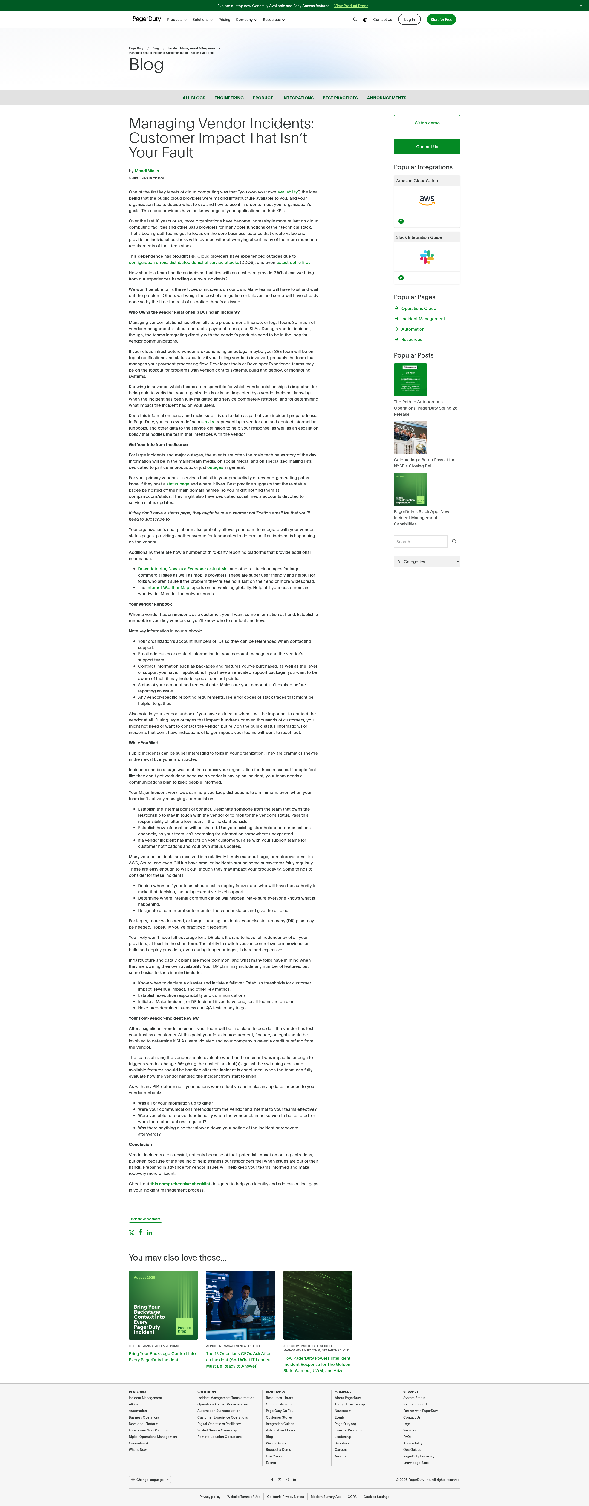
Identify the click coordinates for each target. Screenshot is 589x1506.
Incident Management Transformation (225, 1397)
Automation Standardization (218, 1410)
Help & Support (415, 1404)
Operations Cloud (335, 1350)
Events (271, 1462)
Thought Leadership (350, 1404)
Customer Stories (279, 1417)
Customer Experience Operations (222, 1417)
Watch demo (427, 123)
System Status (414, 1397)
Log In (409, 19)
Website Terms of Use (243, 1496)
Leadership (343, 1436)
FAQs (407, 1436)
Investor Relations (348, 1430)
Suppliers (342, 1443)
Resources (272, 19)
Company (244, 19)
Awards (340, 1456)
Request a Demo (278, 1449)
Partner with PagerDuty (420, 1410)
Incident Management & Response (191, 48)
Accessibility (412, 1443)
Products (174, 19)
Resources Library (279, 1397)
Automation (138, 1410)
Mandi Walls (147, 170)
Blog (156, 48)
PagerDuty (136, 48)
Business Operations (144, 1417)
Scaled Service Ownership (217, 1430)
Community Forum (280, 1404)
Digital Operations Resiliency (219, 1423)
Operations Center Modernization (222, 1404)
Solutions (200, 19)
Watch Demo (276, 1443)
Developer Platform (143, 1423)
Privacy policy (210, 1496)
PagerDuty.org (345, 1423)
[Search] (454, 541)
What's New (138, 1449)
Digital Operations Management (153, 1436)
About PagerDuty (348, 1397)
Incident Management (145, 1397)
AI (207, 1346)
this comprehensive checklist (180, 1183)
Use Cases (274, 1456)
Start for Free (441, 19)
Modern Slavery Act (326, 1496)
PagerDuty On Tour (280, 1410)
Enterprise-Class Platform (148, 1430)
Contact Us (382, 19)
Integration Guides (280, 1423)
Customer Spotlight (302, 1346)
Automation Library (280, 1430)
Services (409, 1430)
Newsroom (343, 1410)
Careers (341, 1449)
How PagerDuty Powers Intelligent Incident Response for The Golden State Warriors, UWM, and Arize (316, 1364)
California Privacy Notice (285, 1496)
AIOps (133, 1404)
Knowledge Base (416, 1462)
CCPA (352, 1496)
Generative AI (139, 1443)
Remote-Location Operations (219, 1436)
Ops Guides (412, 1449)
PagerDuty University (418, 1456)
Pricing (224, 19)
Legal (407, 1423)
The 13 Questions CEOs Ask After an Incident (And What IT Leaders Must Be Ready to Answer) (238, 1359)
